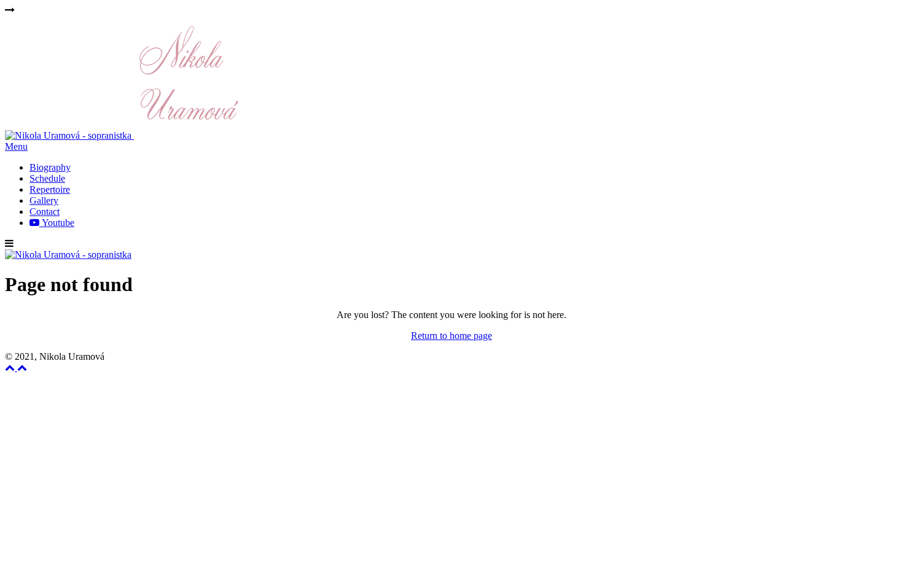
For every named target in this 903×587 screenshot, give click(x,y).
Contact (44, 211)
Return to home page (451, 335)
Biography (50, 167)
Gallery (43, 200)
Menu (16, 146)
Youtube (56, 222)
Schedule (47, 178)
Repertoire (49, 189)
